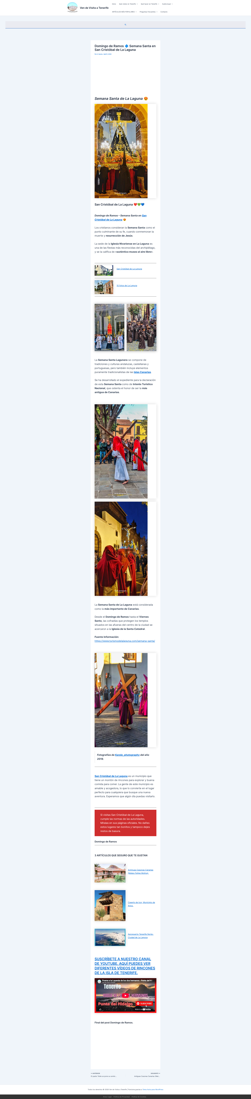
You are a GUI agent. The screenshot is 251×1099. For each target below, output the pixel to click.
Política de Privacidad (122, 1097)
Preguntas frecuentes (148, 12)
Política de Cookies (139, 1097)
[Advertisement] (125, 72)
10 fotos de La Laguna (127, 285)
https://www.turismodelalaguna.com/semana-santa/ (125, 640)
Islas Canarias (142, 372)
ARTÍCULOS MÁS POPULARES (123, 12)
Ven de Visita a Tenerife (94, 7)
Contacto (164, 12)
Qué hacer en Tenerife (149, 4)
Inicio (114, 4)
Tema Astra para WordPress (153, 1089)
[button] (137, 4)
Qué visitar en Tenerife (127, 4)
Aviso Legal (107, 1097)
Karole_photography (127, 754)
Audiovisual (166, 4)
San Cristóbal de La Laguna (129, 269)
